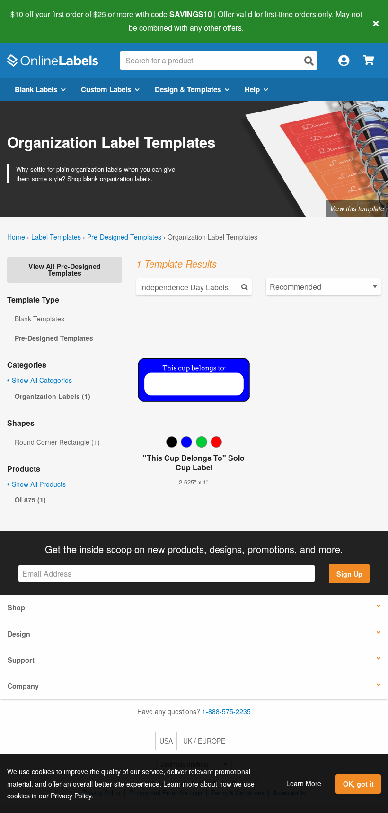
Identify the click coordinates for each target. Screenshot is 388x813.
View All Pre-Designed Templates (64, 269)
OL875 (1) (30, 499)
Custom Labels (106, 89)
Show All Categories (41, 380)
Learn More (303, 783)
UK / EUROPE (204, 740)
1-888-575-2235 (226, 711)
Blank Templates (39, 318)
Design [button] (19, 634)
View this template (357, 208)
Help (252, 89)
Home (16, 237)
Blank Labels (36, 89)
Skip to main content (34, 21)
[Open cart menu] (368, 60)
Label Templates (56, 237)
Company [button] (23, 686)
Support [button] (21, 660)
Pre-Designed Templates (124, 237)
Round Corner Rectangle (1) (57, 442)
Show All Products (38, 484)
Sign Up (349, 574)
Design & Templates (188, 89)
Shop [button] (16, 607)
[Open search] (308, 60)
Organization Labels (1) (52, 396)
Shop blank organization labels (109, 178)
